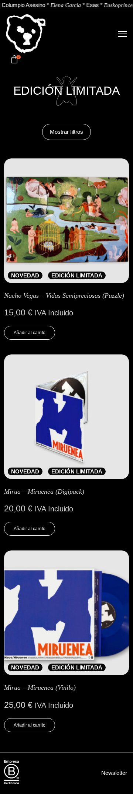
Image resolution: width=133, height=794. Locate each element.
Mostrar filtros (66, 132)
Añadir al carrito (29, 332)
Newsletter (114, 773)
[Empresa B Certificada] (11, 772)
